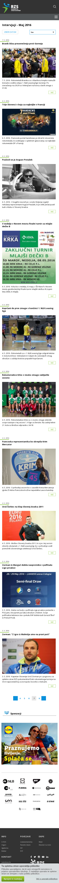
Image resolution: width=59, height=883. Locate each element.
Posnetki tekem (25, 845)
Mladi (41, 842)
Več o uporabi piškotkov (47, 879)
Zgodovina (4, 848)
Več (52, 93)
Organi (3, 845)
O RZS (3, 842)
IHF (21, 848)
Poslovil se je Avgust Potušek (17, 159)
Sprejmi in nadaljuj (13, 879)
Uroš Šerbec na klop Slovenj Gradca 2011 (22, 506)
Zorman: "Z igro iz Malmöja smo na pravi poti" (26, 634)
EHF (21, 851)
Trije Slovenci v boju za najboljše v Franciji (23, 104)
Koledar (3, 851)
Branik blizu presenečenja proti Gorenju (22, 43)
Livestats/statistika (26, 842)
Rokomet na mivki (45, 845)
